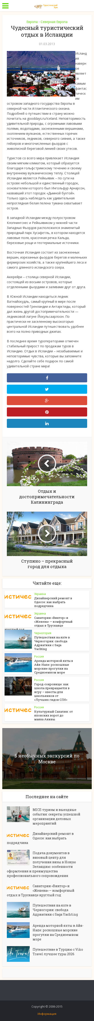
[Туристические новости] (47, 5)
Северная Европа (54, 22)
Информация (47, 1014)
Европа (32, 22)
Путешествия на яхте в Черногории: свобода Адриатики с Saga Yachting (52, 643)
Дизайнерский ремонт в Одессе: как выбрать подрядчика (53, 602)
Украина (40, 594)
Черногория (42, 633)
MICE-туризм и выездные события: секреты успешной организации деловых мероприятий (56, 816)
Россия (39, 656)
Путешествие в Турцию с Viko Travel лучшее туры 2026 (58, 951)
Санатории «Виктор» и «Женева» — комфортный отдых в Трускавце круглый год (39, 623)
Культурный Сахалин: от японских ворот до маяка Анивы (53, 715)
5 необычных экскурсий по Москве (47, 758)
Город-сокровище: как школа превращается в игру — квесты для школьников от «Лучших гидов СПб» (52, 692)
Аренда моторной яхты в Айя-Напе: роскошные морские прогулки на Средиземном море (53, 666)
